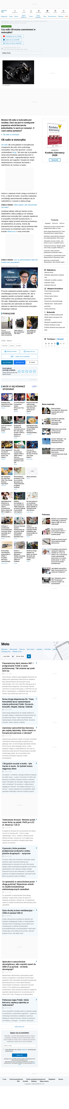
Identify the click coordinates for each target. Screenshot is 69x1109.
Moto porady (18, 21)
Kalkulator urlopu (49, 282)
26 (52, 343)
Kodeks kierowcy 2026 (55, 153)
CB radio (4, 145)
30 (63, 343)
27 (55, 343)
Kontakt (25, 1081)
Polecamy (46, 514)
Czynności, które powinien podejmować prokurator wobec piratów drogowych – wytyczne (53, 251)
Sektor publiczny (23, 16)
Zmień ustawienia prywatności (35, 1079)
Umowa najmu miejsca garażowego (51, 297)
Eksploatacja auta (28, 21)
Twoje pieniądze (38, 16)
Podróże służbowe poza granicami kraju (54, 329)
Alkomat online (48, 272)
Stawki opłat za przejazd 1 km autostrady (53, 319)
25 (49, 343)
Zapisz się (19, 1055)
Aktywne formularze (55, 288)
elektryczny (11, 231)
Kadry (11, 16)
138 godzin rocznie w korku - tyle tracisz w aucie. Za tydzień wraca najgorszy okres (54, 242)
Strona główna (5, 21)
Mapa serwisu (44, 1081)
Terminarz (51, 339)
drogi (14, 152)
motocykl (4, 345)
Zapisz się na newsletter (22, 356)
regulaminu (24, 1049)
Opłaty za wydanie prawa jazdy (53, 314)
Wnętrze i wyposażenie (40, 21)
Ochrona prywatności (16, 1079)
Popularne (47, 223)
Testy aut (22, 649)
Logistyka (39, 649)
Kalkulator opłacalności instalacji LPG (54, 276)
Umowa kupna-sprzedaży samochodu (52, 292)
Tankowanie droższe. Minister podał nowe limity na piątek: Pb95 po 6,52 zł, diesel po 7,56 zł (54, 247)
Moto (45, 16)
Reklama (34, 1081)
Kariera (61, 1079)
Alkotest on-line (17, 651)
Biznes (16, 16)
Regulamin (52, 1079)
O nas (4, 1079)
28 (57, 343)
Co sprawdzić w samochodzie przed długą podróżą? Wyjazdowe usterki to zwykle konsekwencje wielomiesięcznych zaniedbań (54, 256)
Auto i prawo (30, 649)
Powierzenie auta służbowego (53, 301)
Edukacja (60, 16)
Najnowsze (55, 223)
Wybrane (62, 223)
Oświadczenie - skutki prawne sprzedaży (53, 305)
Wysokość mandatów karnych (53, 322)
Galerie (55, 649)
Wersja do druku (12, 351)
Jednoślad (47, 649)
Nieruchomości (52, 16)
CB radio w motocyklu (11, 135)
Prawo (31, 16)
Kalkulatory (51, 270)
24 (46, 343)
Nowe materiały (48, 404)
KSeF (66, 16)
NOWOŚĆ (54, 150)
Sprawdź (54, 160)
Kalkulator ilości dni (50, 285)
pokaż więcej (19, 1026)
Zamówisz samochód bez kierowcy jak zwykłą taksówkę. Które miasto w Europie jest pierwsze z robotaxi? (55, 237)
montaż (12, 345)
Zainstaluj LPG (5, 651)
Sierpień (60, 339)
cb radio (18, 345)
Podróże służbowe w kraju (52, 325)
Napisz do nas (30, 351)
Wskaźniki (51, 312)
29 (61, 343)
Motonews (4, 649)
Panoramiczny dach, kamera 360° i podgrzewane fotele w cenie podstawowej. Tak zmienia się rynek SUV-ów (54, 227)
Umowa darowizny (49, 309)
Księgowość (4, 16)
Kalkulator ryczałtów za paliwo (53, 280)
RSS (18, 1081)
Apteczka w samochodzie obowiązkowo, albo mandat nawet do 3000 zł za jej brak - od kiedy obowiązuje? (54, 261)
